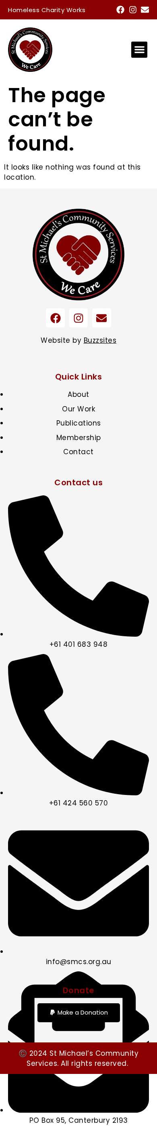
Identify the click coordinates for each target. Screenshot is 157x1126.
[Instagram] (133, 10)
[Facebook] (120, 10)
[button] (139, 50)
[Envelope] (145, 10)
